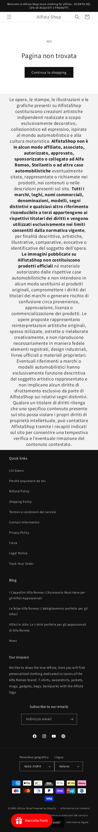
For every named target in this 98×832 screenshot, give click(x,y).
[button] (9, 17)
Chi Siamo (16, 470)
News (13, 641)
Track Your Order (21, 564)
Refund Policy (19, 491)
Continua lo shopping (49, 72)
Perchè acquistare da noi (27, 481)
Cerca (13, 543)
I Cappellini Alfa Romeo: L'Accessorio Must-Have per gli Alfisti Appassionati (47, 595)
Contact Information (24, 522)
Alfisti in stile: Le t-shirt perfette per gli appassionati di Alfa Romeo (47, 627)
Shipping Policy (20, 502)
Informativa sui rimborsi (75, 808)
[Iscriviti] (72, 719)
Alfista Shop (24, 808)
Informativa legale (77, 822)
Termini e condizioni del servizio (32, 512)
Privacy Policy (19, 532)
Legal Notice (18, 553)
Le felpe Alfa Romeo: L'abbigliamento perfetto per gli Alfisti (48, 611)
